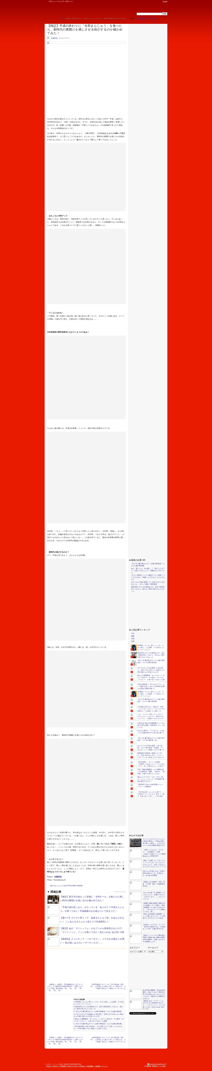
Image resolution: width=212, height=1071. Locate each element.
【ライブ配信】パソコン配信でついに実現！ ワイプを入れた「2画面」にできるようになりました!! (148, 577)
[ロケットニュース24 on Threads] (152, 1)
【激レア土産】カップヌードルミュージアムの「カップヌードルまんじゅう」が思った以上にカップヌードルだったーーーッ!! (154, 864)
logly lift (123, 891)
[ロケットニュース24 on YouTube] (159, 1)
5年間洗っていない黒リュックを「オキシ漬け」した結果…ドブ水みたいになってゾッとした (151, 647)
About (49, 1066)
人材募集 (97, 1066)
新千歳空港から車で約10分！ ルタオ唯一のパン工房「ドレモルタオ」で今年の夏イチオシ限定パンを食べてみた (98, 1027)
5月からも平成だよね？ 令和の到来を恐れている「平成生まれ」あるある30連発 (154, 873)
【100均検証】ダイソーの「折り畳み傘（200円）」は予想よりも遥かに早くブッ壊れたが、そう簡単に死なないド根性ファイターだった (108, 986)
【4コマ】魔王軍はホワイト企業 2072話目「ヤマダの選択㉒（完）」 (151, 739)
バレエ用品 (162, 1066)
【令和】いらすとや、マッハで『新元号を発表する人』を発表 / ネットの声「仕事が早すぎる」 (154, 927)
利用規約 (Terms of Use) (68, 1066)
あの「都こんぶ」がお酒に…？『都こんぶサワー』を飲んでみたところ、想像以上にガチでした (148, 571)
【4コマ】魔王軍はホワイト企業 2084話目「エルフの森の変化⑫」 (151, 700)
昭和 (74, 886)
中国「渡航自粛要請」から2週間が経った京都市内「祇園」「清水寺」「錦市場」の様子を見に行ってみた (151, 772)
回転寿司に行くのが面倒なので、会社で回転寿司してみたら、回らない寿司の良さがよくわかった (148, 589)
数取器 (149, 1066)
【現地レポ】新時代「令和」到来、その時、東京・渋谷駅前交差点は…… (154, 884)
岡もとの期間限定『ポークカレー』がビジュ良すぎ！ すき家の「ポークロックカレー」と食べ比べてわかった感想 (99, 1020)
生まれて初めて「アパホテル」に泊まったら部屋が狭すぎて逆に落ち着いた (151, 732)
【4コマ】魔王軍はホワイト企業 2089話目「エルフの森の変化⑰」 (99, 1011)
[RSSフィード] (161, 1)
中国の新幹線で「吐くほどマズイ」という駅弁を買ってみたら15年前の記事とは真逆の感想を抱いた (151, 686)
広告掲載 (89, 1066)
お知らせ (55, 1066)
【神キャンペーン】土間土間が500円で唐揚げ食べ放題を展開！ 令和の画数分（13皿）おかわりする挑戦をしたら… (154, 938)
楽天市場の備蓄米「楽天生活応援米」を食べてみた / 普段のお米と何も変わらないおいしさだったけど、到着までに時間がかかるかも (154, 994)
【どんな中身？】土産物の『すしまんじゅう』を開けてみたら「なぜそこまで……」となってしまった (154, 896)
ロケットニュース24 (73, 9)
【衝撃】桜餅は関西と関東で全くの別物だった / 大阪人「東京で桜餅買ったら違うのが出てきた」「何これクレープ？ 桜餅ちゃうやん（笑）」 (154, 907)
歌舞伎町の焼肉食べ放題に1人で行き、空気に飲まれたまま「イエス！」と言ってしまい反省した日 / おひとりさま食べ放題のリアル (148, 756)
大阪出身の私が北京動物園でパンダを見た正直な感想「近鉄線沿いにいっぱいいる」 (151, 725)
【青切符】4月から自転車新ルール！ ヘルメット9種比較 (150, 785)
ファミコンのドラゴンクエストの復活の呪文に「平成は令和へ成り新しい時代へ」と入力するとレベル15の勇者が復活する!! (154, 842)
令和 (65, 886)
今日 (132, 633)
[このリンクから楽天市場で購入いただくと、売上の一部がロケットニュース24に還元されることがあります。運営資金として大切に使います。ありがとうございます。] (145, 1)
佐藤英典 (54, 38)
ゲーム (104, 1066)
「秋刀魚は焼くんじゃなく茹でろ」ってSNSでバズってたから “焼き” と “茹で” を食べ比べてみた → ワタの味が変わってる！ (148, 795)
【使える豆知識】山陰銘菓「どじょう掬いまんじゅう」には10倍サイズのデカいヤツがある (154, 916)
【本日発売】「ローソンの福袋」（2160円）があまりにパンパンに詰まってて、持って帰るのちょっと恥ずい (151, 764)
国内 (51, 886)
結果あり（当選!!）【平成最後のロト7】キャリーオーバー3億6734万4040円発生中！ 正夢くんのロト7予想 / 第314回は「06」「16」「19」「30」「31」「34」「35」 (65, 987)
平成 (70, 886)
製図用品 (155, 1066)
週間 (132, 636)
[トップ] (58, 18)
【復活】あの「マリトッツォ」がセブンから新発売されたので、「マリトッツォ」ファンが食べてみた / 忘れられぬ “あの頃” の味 (154, 1005)
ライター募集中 (140, 18)
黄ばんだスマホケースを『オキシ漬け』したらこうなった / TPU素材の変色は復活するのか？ (150, 779)
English (165, 1)
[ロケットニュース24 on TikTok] (156, 1)
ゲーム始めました (152, 18)
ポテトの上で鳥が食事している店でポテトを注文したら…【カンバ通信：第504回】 (148, 583)
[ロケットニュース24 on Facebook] (149, 1)
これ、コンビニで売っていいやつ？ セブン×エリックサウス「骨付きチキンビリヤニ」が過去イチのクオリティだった (148, 717)
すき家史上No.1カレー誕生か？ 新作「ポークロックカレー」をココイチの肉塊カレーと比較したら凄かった (151, 709)
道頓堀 (80, 886)
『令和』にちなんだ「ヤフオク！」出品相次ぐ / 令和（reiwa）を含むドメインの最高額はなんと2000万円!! (154, 853)
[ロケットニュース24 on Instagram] (154, 1)
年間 (132, 641)
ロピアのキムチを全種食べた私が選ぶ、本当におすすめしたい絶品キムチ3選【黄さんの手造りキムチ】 (98, 1015)
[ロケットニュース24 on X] (147, 1)
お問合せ (82, 1066)
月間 (132, 639)
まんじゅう (59, 886)
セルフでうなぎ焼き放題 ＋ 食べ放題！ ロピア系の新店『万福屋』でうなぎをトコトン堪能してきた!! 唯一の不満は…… (147, 749)
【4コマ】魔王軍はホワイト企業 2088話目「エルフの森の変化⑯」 (99, 1024)
